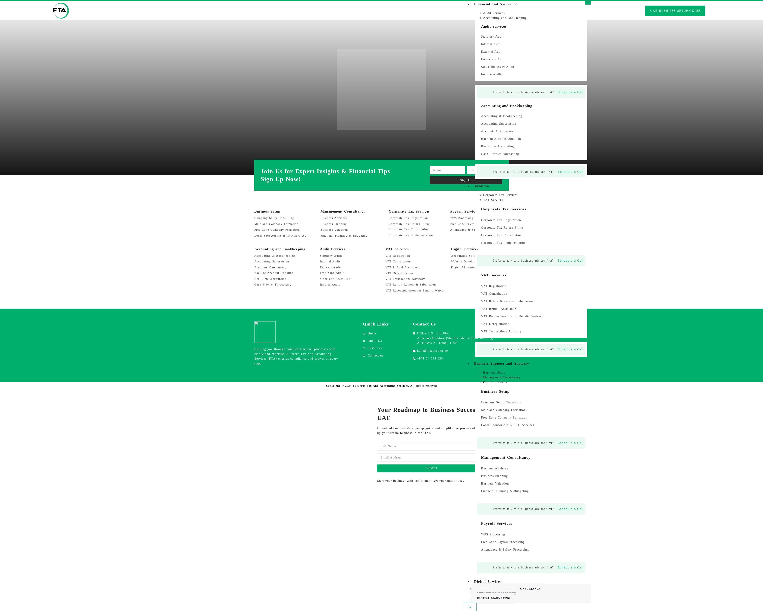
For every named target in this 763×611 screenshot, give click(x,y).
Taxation (481, 186)
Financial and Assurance (495, 4)
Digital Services (488, 582)
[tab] (535, 13)
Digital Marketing (493, 598)
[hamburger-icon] (588, 3)
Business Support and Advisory (501, 363)
